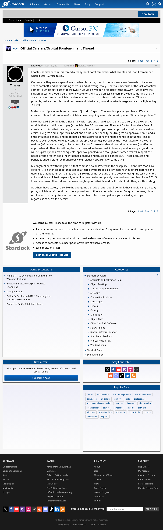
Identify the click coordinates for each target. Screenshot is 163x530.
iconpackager (93, 407)
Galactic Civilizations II (24, 40)
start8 (127, 399)
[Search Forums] (159, 4)
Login (38, 20)
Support (99, 4)
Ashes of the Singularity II (59, 466)
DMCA (92, 524)
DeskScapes (8, 483)
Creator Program (102, 492)
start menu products (122, 394)
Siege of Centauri (55, 496)
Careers (97, 479)
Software (34, 4)
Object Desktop (10, 466)
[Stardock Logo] (13, 4)
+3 (15, 101)
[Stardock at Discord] (116, 375)
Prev (147, 60)
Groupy (6, 492)
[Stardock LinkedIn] (127, 375)
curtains (147, 412)
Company (100, 460)
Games (47, 4)
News (77, 4)
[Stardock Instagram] (130, 370)
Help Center (143, 466)
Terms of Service (79, 524)
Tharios (15, 85)
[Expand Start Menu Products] (88, 336)
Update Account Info (148, 488)
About (97, 466)
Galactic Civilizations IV (57, 475)
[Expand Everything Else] (85, 355)
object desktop (105, 412)
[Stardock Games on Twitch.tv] (125, 370)
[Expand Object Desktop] (88, 284)
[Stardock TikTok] (122, 375)
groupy (117, 399)
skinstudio (117, 407)
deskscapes (139, 399)
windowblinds (103, 394)
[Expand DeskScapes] (88, 302)
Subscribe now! (41, 378)
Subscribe (152, 508)
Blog (87, 4)
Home (7, 40)
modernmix (92, 416)
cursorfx (130, 407)
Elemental (51, 470)
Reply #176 (37, 65)
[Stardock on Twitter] (107, 370)
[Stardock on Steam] (136, 370)
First (140, 60)
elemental (120, 412)
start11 (106, 407)
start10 (119, 403)
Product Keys (144, 479)
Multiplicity (8, 488)
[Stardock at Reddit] (110, 375)
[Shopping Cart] (154, 4)
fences (90, 394)
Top (156, 66)
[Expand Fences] (88, 306)
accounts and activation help (99, 403)
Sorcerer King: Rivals (56, 500)
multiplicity (105, 399)
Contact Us (99, 496)
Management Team (103, 475)
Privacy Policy (63, 524)
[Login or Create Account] (147, 4)
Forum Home (15, 20)
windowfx (91, 412)
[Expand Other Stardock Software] (88, 323)
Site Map (102, 524)
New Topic (148, 14)
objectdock (91, 399)
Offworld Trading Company (59, 492)
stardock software (143, 394)
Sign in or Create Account (52, 255)
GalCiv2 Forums (86, 65)
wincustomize (145, 403)
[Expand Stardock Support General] (88, 289)
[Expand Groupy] (88, 310)
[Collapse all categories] (158, 275)
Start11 (6, 475)
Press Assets (100, 488)
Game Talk (43, 40)
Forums (97, 500)
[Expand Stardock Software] (85, 276)
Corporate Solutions (12, 470)
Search (28, 20)
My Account (143, 470)
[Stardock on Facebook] (113, 370)
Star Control (52, 483)
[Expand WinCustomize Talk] (88, 341)
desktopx (131, 403)
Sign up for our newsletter (88, 508)
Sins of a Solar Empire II (58, 479)
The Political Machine (57, 488)
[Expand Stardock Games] (85, 350)
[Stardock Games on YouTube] (119, 370)
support (104, 416)
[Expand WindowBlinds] (88, 345)
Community (63, 4)
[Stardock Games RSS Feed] (133, 375)
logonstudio (134, 412)
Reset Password (145, 483)
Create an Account (147, 475)
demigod (142, 407)
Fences (6, 479)
